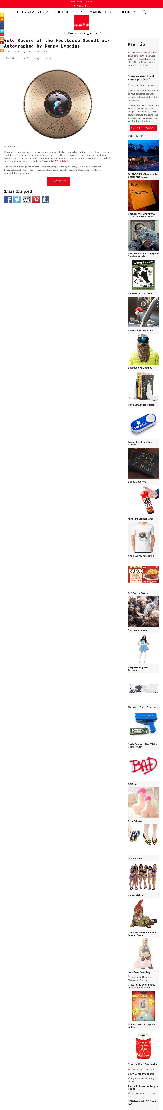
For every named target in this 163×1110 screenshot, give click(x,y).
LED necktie (59, 161)
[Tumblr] (2, 27)
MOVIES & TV (32, 52)
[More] (2, 50)
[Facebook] (2, 23)
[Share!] (8, 199)
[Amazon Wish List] (2, 15)
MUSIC (44, 52)
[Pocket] (2, 46)
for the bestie (12, 58)
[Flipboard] (2, 42)
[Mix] (2, 38)
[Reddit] (2, 19)
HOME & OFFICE (15, 52)
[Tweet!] (17, 199)
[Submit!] (27, 199)
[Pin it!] (36, 199)
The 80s (47, 58)
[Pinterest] (2, 34)
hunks (26, 58)
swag (36, 58)
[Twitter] (2, 31)
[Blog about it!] (45, 199)
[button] (144, 11)
